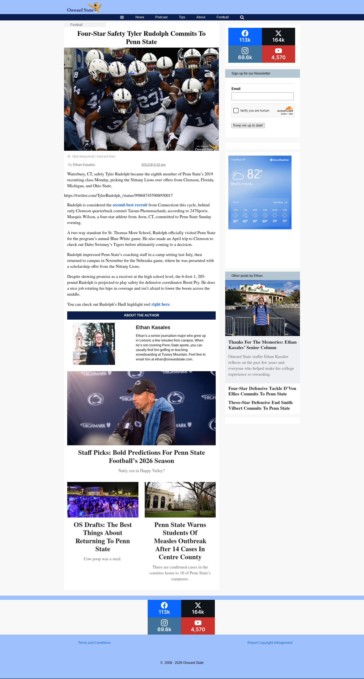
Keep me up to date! (248, 125)
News (139, 17)
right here (160, 304)
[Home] (84, 11)
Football (223, 17)
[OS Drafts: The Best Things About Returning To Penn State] (102, 516)
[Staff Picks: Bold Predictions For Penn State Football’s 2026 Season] (141, 444)
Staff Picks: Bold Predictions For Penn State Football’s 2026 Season (141, 456)
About (200, 17)
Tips (182, 17)
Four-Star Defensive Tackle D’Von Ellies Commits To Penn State (262, 391)
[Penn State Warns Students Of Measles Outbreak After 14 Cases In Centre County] (180, 516)
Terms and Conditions (94, 642)
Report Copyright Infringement (270, 642)
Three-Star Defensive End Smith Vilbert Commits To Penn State (260, 405)
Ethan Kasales (84, 165)
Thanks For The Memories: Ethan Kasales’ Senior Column (262, 344)
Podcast (161, 17)
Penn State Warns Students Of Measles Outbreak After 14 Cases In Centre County (180, 540)
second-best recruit (130, 205)
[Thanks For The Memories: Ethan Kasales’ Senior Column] (262, 337)
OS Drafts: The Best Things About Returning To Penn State (103, 536)
